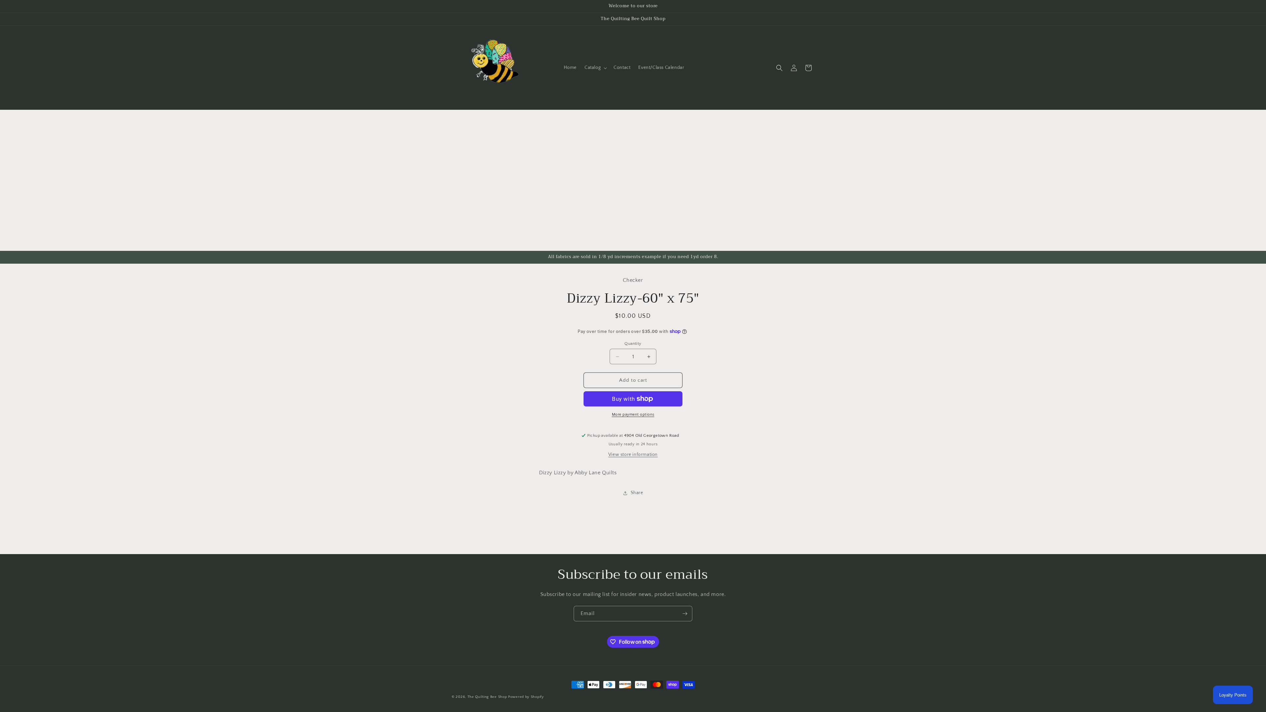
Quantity (632, 343)
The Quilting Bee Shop (487, 697)
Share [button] (637, 492)
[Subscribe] (685, 613)
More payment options (633, 414)
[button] (595, 67)
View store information (633, 454)
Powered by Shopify (526, 697)
